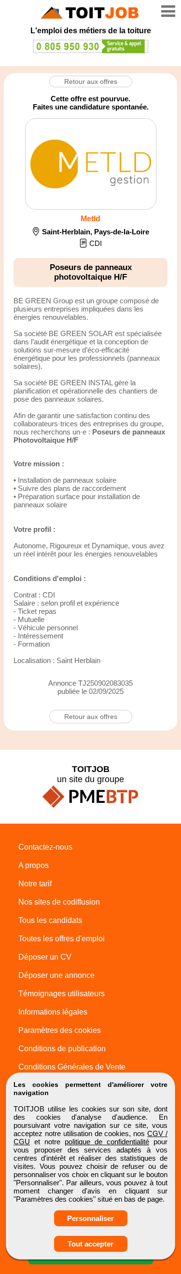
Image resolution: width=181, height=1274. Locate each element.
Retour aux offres (90, 81)
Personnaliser (90, 1218)
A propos (33, 865)
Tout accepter (90, 1244)
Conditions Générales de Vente (71, 1067)
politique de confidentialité (107, 1142)
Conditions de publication (62, 1048)
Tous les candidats (50, 920)
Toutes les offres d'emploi (61, 939)
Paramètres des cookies (59, 1030)
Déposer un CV (44, 957)
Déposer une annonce (56, 975)
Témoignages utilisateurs (61, 993)
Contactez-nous (45, 847)
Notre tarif (35, 884)
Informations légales (52, 1012)
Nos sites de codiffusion (59, 902)
